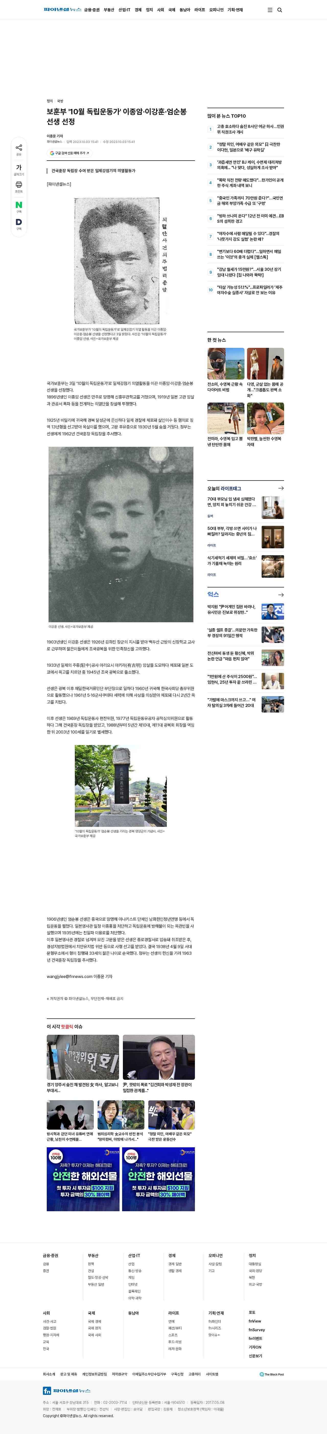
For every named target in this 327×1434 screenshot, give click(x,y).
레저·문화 (175, 1349)
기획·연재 (235, 9)
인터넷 (132, 1284)
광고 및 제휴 (68, 1374)
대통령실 (255, 1264)
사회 (160, 9)
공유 (18, 154)
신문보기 (255, 1356)
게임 (131, 1277)
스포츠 (173, 1335)
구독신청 (177, 1374)
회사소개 (49, 1374)
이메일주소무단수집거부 (149, 1374)
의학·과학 (135, 1298)
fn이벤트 (255, 1338)
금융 (46, 1264)
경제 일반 (175, 1264)
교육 (46, 1342)
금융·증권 (92, 9)
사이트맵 (212, 1374)
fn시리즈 (214, 1328)
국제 (172, 9)
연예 (171, 1321)
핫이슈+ (214, 1335)
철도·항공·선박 (98, 1277)
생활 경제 (175, 1271)
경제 (138, 9)
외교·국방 (255, 1284)
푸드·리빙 (175, 1342)
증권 (46, 1271)
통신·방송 (135, 1271)
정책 (91, 1264)
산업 (131, 1264)
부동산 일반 (96, 1284)
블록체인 (134, 1291)
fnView (255, 1321)
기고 (211, 1271)
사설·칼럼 (215, 1264)
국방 (60, 101)
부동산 (109, 9)
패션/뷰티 (175, 1328)
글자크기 (19, 174)
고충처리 (195, 1374)
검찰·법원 (49, 1328)
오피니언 (216, 9)
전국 (46, 1349)
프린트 (19, 191)
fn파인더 (214, 1321)
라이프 (199, 9)
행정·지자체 (51, 1335)
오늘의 (224, 488)
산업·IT (125, 9)
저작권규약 (119, 1374)
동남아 (185, 9)
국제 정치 (94, 1328)
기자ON (255, 1347)
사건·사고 (49, 1321)
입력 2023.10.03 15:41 (82, 142)
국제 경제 (94, 1321)
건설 (91, 1271)
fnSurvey (257, 1330)
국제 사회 (94, 1335)
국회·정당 (255, 1271)
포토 (252, 1312)
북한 (252, 1277)
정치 (149, 9)
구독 (18, 212)
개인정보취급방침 (94, 1374)
